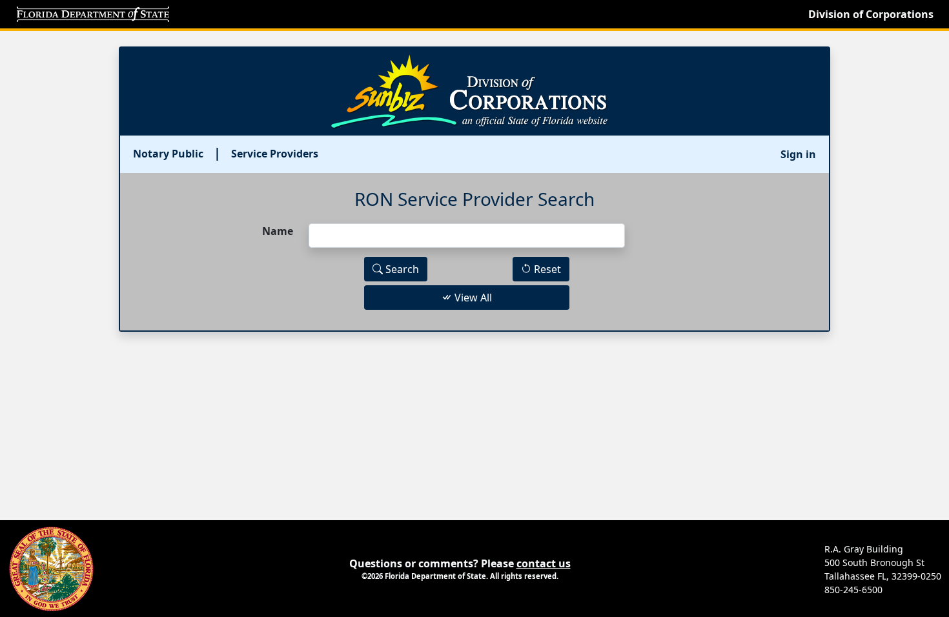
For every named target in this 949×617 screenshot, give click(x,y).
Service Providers (274, 154)
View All (472, 297)
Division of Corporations (871, 14)
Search (401, 269)
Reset (546, 269)
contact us (543, 563)
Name (277, 231)
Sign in (798, 154)
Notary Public (168, 154)
